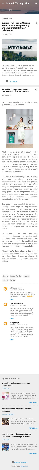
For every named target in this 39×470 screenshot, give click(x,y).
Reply (12, 299)
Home (10, 10)
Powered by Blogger (21, 462)
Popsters (27, 276)
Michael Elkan (24, 466)
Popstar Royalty (15, 276)
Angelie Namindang (16, 303)
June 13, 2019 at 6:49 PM (17, 290)
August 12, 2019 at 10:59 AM (18, 305)
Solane (12, 280)
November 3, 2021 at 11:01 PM (18, 324)
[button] (36, 23)
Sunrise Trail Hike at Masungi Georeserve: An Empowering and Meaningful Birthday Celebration (16, 27)
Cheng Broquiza (15, 323)
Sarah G (5, 280)
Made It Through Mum (18, 3)
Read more (33, 403)
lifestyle (5, 276)
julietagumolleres (15, 288)
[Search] (36, 4)
